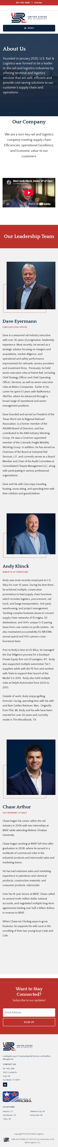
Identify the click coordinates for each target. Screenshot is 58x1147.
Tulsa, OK (7, 1119)
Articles (38, 2)
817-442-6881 (23, 2)
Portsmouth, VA (36, 1115)
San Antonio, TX (9, 1115)
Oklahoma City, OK (37, 1111)
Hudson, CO (8, 1111)
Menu (31, 28)
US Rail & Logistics (29, 18)
